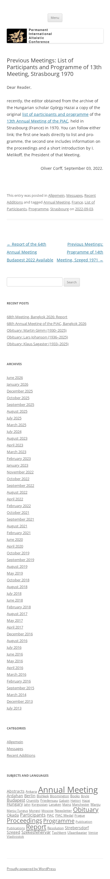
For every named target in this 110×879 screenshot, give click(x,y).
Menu (55, 17)
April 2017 (15, 627)
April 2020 (15, 546)
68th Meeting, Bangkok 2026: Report (37, 316)
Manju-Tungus (17, 811)
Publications (16, 828)
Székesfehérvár (36, 832)
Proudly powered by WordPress (31, 868)
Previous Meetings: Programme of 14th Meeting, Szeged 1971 (80, 252)
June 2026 (15, 377)
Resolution (55, 828)
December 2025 (20, 391)
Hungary (15, 804)
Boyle (85, 796)
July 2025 (14, 418)
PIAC (50, 815)
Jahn (27, 804)
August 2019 (17, 566)
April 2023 (15, 445)
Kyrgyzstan (40, 804)
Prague (79, 815)
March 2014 (16, 694)
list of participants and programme (55, 114)
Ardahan (15, 795)
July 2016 (14, 647)
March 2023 (16, 451)
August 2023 (17, 438)
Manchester (80, 804)
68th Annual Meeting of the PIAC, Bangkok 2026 (46, 323)
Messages (74, 195)
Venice (93, 833)
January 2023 (17, 465)
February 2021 (19, 532)
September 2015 (20, 687)
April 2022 (15, 498)
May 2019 (15, 573)
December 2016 (20, 633)
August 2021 (17, 525)
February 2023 (19, 458)
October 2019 (18, 552)
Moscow (47, 811)
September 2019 (20, 559)
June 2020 (15, 539)
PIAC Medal (64, 815)
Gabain (64, 801)
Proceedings (24, 820)
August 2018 (17, 586)
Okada (13, 815)
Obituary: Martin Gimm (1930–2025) (37, 330)
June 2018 (15, 600)
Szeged (13, 832)
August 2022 (17, 492)
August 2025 (17, 411)
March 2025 (16, 424)
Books (75, 796)
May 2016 (15, 660)
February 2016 (19, 681)
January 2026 (17, 384)
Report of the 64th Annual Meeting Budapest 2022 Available (30, 252)
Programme (38, 208)
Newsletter (63, 810)
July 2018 (14, 593)
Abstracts (16, 791)
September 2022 (20, 485)
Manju (95, 804)
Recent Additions (21, 755)
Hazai (86, 801)
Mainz (66, 804)
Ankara (31, 791)
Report (36, 826)
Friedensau (49, 800)
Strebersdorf (77, 827)
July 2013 (14, 708)
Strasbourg (59, 208)
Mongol (34, 811)
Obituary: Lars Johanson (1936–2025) (37, 337)
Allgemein (56, 195)
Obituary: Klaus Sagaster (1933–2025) (38, 343)
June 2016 (15, 654)
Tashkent (59, 832)
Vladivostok (15, 837)
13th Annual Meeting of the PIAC (37, 121)
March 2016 (16, 674)
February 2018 (19, 606)
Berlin (30, 795)
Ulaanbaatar (77, 832)
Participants (33, 815)
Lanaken (55, 804)
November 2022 (20, 471)
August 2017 (17, 613)
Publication (84, 822)
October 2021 (18, 512)
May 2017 (15, 620)
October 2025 (18, 397)
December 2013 (20, 701)
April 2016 (15, 667)
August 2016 (17, 640)
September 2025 (20, 404)
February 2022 (19, 505)
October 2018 (18, 579)
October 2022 (18, 478)
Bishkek (43, 796)
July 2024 (14, 431)
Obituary (85, 809)
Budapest (16, 800)
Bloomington (59, 796)
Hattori (76, 801)
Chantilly (32, 801)
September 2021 (20, 519)
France (77, 202)
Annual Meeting (56, 202)
